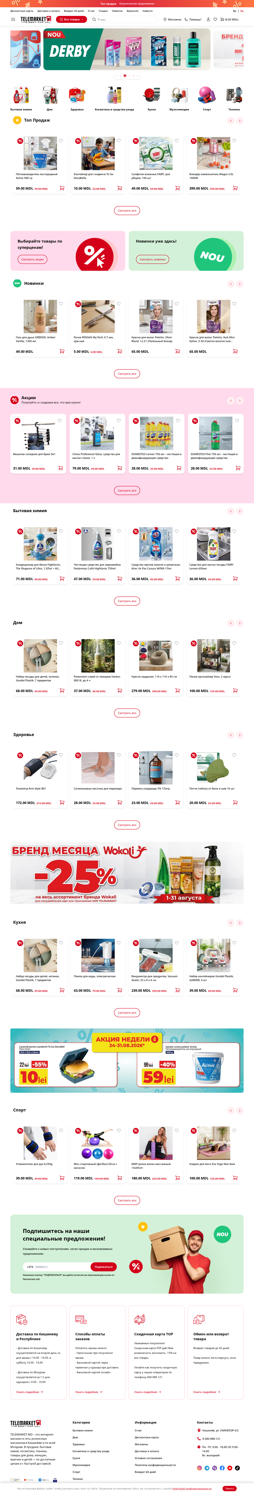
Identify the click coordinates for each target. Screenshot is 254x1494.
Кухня (76, 1458)
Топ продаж (108, 3)
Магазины (174, 19)
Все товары (72, 19)
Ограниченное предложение (136, 3)
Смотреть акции (32, 259)
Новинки (117, 10)
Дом (75, 1437)
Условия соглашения (148, 1458)
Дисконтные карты (21, 10)
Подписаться (104, 1267)
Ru (242, 11)
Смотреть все (127, 210)
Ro (234, 11)
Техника (78, 1479)
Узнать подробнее (27, 1392)
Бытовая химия (83, 1430)
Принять (229, 1488)
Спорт (76, 1472)
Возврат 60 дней (74, 10)
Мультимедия (81, 1465)
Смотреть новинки (152, 259)
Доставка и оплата (48, 10)
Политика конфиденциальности (155, 1465)
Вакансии (132, 10)
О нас (91, 10)
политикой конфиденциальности (191, 1488)
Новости (148, 10)
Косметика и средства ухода (91, 1451)
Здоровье (79, 1444)
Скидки (103, 10)
